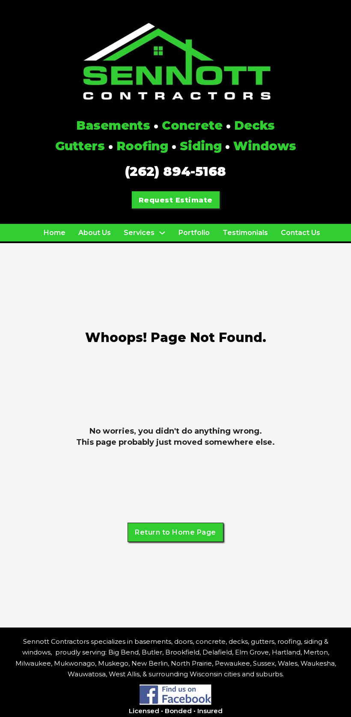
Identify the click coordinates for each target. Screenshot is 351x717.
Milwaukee (33, 663)
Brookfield (182, 652)
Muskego (113, 663)
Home (54, 233)
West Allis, (125, 674)
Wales (287, 663)
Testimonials (245, 233)
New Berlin (149, 663)
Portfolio (194, 233)
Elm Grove (252, 652)
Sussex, (264, 663)
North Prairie (191, 663)
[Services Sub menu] (162, 232)
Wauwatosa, (87, 674)
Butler (152, 652)
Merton (315, 652)
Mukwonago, (75, 663)
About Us (94, 233)
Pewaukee (232, 663)
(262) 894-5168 (175, 171)
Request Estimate (176, 200)
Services (139, 233)
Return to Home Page (175, 532)
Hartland (286, 652)
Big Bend (123, 652)
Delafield (217, 652)
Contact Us (300, 233)
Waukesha (317, 663)
